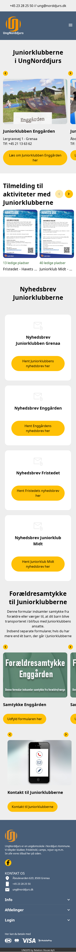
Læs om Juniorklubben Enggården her (35, 157)
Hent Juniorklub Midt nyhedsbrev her (38, 564)
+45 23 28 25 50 (22, 884)
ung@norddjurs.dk (23, 889)
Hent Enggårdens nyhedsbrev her (38, 428)
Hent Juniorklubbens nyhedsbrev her (38, 363)
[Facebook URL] (8, 862)
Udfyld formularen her (24, 719)
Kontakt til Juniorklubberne (32, 806)
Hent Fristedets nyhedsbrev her (38, 493)
